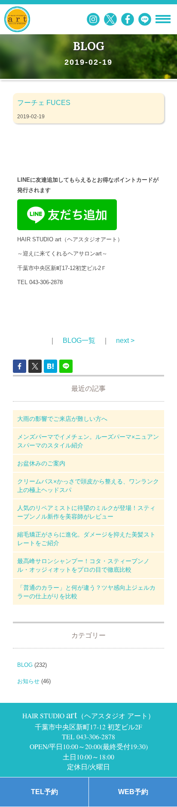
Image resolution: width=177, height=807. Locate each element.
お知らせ (28, 681)
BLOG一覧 (79, 340)
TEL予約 (44, 791)
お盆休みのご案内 (41, 463)
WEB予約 (133, 791)
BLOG (25, 665)
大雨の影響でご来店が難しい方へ (62, 418)
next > (125, 340)
